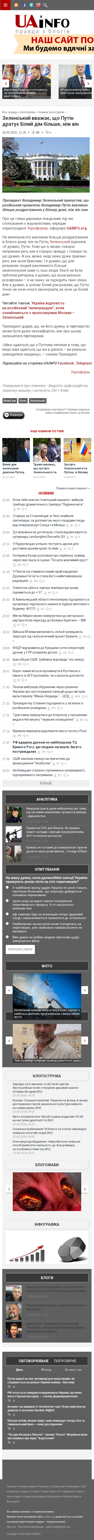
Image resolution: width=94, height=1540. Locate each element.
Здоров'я (68, 1491)
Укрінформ (80, 372)
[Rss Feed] (15, 5)
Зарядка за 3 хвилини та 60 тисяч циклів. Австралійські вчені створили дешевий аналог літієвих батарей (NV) (45, 1087)
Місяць (46, 1369)
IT (59, 1491)
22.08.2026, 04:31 (24, 1124)
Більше (46, 783)
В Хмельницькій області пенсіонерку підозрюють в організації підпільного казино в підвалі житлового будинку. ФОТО (51, 604)
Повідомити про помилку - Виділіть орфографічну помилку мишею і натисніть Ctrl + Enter (45, 388)
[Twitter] (30, 5)
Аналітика (47, 799)
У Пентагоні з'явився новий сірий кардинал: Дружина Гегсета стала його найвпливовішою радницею (47, 576)
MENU (5, 5)
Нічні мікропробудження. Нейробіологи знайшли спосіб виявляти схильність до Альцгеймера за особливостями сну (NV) (46, 1145)
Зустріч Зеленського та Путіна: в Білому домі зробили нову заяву (76, 472)
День (19, 1369)
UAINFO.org (77, 228)
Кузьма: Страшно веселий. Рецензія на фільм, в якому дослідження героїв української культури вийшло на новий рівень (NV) (50, 1104)
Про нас (11, 1526)
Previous (4, 83)
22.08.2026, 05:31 (24, 1095)
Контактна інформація (31, 1526)
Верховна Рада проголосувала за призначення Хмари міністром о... (25, 93)
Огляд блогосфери (34, 1496)
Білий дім (10, 400)
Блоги (47, 1278)
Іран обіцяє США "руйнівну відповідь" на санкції (48, 659)
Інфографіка (47, 1224)
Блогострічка (47, 1076)
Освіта (44, 1491)
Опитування (47, 869)
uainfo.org (49, 1516)
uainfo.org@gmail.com (58, 1526)
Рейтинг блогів (71, 1496)
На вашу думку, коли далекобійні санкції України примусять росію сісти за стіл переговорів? (46, 880)
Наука (24, 1491)
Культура (13, 1491)
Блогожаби (47, 1165)
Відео (18, 1496)
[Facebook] (23, 5)
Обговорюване (34, 1361)
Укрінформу (37, 228)
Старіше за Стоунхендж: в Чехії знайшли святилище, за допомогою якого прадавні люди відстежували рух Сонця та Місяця (49, 520)
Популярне (65, 1361)
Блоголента (53, 1496)
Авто (53, 1491)
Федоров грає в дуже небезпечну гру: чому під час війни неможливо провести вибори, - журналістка (56, 812)
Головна (11, 1486)
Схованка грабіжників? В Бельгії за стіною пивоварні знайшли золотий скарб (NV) (49, 1131)
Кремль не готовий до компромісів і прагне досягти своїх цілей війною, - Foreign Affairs (56, 849)
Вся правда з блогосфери (18, 112)
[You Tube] (37, 5)
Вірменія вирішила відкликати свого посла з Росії (50, 731)
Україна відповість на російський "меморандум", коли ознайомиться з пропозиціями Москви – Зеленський (38, 310)
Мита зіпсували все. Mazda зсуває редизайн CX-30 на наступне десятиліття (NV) (48, 1118)
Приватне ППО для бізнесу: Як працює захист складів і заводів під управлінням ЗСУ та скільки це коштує (55, 831)
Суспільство (57, 1486)
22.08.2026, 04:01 (24, 1136)
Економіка (73, 1486)
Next (89, 83)
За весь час (73, 1369)
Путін (23, 400)
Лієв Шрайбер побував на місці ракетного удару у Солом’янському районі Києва (47, 1062)
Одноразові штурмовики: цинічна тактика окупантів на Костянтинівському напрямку (56, 1289)
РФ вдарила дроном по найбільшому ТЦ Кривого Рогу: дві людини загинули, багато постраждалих (47, 747)
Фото (47, 966)
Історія (34, 1491)
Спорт (79, 1491)
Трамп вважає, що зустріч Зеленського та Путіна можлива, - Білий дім (46, 472)
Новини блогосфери (51, 112)
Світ (83, 1486)
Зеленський (60, 242)
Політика (43, 1486)
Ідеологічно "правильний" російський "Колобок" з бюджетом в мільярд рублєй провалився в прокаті (55, 1327)
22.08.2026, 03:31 (24, 1152)
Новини (46, 493)
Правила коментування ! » (73, 488)
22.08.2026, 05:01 (24, 1111)
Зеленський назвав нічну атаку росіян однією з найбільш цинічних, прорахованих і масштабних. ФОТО (47, 1013)
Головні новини (27, 1486)
